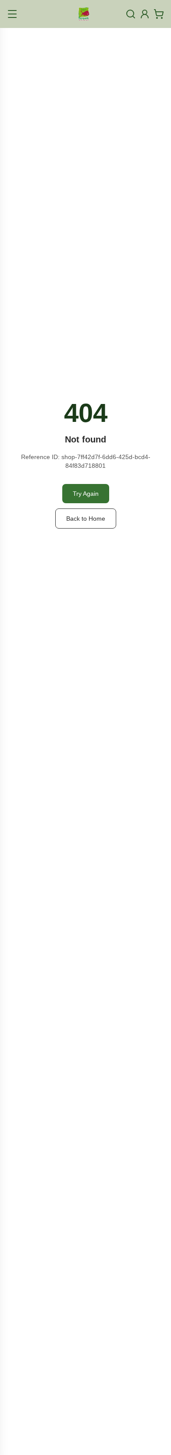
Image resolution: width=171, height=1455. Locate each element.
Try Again (86, 493)
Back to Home (85, 518)
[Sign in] (144, 14)
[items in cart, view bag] (158, 14)
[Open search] (130, 14)
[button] (12, 14)
